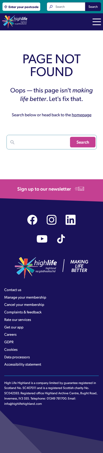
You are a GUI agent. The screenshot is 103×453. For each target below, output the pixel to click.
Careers (10, 334)
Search (93, 7)
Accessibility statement (22, 364)
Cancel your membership (24, 304)
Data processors (17, 357)
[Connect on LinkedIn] (70, 219)
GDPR (9, 341)
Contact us (12, 289)
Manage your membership (25, 297)
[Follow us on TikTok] (61, 239)
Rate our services (17, 319)
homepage (82, 114)
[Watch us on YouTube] (42, 239)
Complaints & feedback (23, 312)
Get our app (14, 327)
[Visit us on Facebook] (32, 219)
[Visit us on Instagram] (51, 219)
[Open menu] (96, 22)
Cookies (11, 349)
